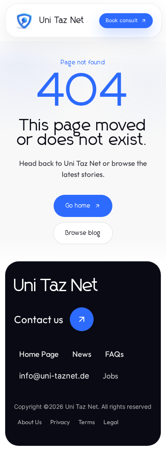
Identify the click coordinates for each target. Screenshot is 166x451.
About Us (29, 422)
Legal (110, 422)
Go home (78, 206)
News (82, 354)
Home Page (39, 354)
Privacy (60, 422)
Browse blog (83, 233)
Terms (86, 422)
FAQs (114, 354)
